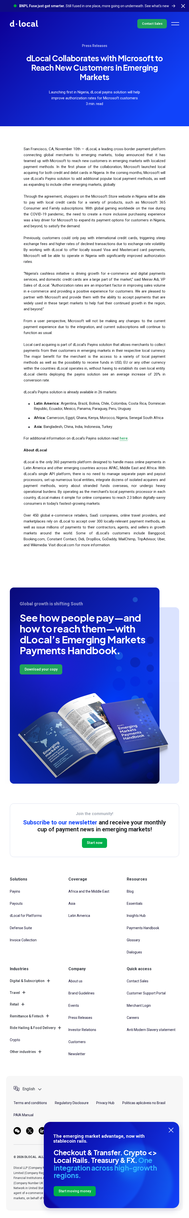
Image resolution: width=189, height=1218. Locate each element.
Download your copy (41, 669)
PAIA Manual (23, 1115)
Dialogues (134, 952)
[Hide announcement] (183, 6)
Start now (94, 843)
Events (73, 1006)
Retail (14, 1004)
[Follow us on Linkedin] (42, 1130)
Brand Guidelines (81, 993)
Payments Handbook (143, 928)
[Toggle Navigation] (175, 24)
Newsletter (76, 1054)
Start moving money (75, 1191)
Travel (15, 993)
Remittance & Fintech (27, 1016)
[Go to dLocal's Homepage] (24, 23)
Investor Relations (82, 1030)
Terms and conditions (30, 1103)
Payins (15, 891)
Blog (130, 891)
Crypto (15, 1040)
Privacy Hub (105, 1103)
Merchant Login (139, 1006)
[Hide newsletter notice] (171, 1130)
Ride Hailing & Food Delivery (33, 1028)
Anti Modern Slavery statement (151, 1030)
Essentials (134, 903)
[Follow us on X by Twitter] (29, 1130)
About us (75, 981)
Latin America (79, 916)
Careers (133, 1018)
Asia (71, 903)
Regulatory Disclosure (72, 1103)
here (124, 438)
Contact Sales (152, 23)
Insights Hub (136, 916)
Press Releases (94, 46)
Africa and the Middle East (88, 891)
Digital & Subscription (27, 981)
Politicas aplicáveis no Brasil (143, 1103)
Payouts (16, 903)
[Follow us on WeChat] (17, 1130)
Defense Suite (21, 928)
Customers (77, 1042)
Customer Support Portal (146, 993)
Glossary (133, 940)
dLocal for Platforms (26, 916)
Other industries (23, 1052)
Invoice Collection (23, 940)
